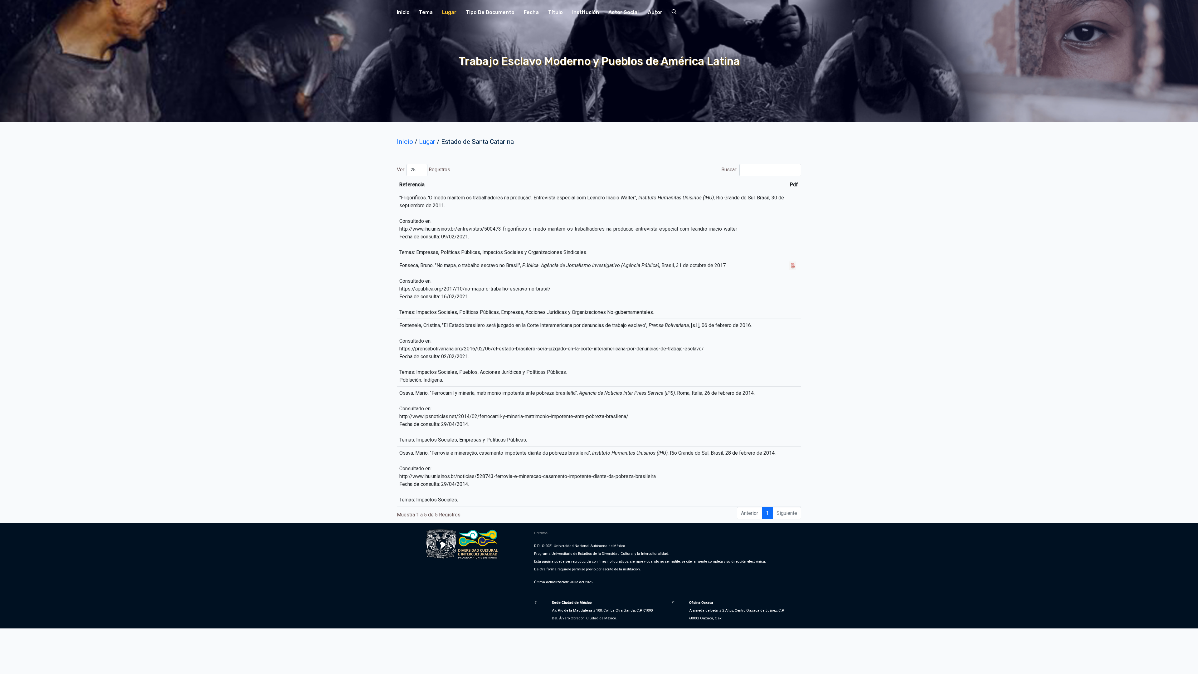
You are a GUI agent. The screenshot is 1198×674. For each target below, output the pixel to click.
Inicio (403, 12)
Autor (655, 12)
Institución (585, 12)
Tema (426, 12)
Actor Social (623, 12)
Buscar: (729, 170)
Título (555, 12)
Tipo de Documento (490, 12)
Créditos (541, 533)
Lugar (449, 12)
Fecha (531, 12)
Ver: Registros (423, 170)
